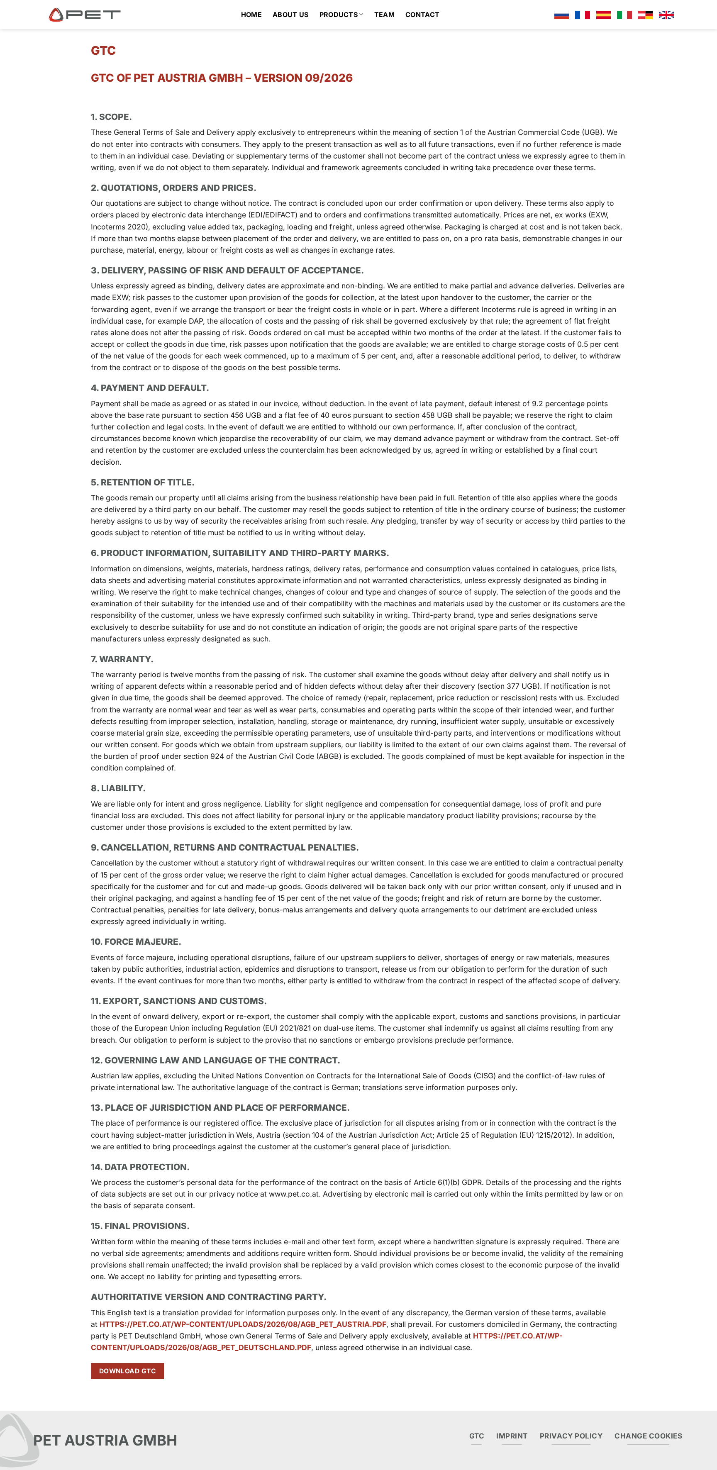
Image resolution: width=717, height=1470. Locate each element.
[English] (666, 14)
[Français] (582, 14)
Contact (422, 14)
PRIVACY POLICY (571, 1435)
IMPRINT (512, 1435)
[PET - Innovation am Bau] (84, 14)
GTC (477, 1435)
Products (338, 14)
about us (291, 14)
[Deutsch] (645, 14)
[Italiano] (624, 14)
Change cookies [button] (648, 1435)
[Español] (603, 14)
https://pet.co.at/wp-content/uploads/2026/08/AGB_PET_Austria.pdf (243, 1324)
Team (384, 14)
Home (251, 14)
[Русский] (561, 14)
